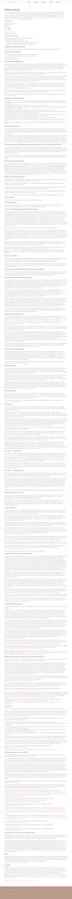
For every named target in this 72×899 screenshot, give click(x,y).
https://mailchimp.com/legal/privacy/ (18, 456)
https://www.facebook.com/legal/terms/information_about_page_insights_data (29, 793)
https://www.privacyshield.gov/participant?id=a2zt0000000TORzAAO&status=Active (47, 809)
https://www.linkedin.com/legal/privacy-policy (57, 651)
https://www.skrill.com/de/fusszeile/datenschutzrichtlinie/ (43, 319)
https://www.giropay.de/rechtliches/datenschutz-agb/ (16, 321)
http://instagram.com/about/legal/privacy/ (15, 805)
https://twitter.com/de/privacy (58, 807)
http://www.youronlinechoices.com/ (14, 250)
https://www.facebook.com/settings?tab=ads (46, 695)
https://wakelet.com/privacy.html (14, 826)
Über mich (35, 2)
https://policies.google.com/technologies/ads (19, 599)
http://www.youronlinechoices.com (17, 794)
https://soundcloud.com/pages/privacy (14, 830)
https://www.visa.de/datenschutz (37, 321)
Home (29, 2)
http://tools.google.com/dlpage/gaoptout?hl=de (19, 534)
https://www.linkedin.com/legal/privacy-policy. (19, 873)
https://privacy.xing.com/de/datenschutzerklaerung (17, 822)
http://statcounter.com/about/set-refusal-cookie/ (48, 749)
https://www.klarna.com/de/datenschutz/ (19, 319)
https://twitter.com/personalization (14, 809)
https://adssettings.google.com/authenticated (33, 800)
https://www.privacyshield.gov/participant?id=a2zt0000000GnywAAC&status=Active (24, 690)
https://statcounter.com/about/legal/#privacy (18, 747)
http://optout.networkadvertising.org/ (23, 700)
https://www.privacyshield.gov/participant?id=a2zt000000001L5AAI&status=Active (47, 543)
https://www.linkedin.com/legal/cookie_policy (31, 652)
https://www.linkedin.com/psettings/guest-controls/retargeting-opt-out (29, 654)
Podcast (51, 2)
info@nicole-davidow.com (9, 31)
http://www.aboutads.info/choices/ (37, 248)
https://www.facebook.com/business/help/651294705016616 (21, 680)
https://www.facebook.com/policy (48, 677)
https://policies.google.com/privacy (17, 547)
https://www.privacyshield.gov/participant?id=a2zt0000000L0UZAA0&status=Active (24, 648)
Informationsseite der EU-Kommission (42, 174)
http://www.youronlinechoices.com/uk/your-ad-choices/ (49, 702)
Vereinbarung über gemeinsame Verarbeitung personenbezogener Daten (22, 791)
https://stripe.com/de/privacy (11, 324)
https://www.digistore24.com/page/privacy (20, 363)
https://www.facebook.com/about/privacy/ (57, 791)
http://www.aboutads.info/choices (16, 702)
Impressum (44, 893)
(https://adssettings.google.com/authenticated (17, 548)
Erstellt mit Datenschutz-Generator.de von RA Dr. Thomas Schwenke (18, 880)
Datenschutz (28, 893)
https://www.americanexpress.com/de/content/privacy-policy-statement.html (38, 322)
